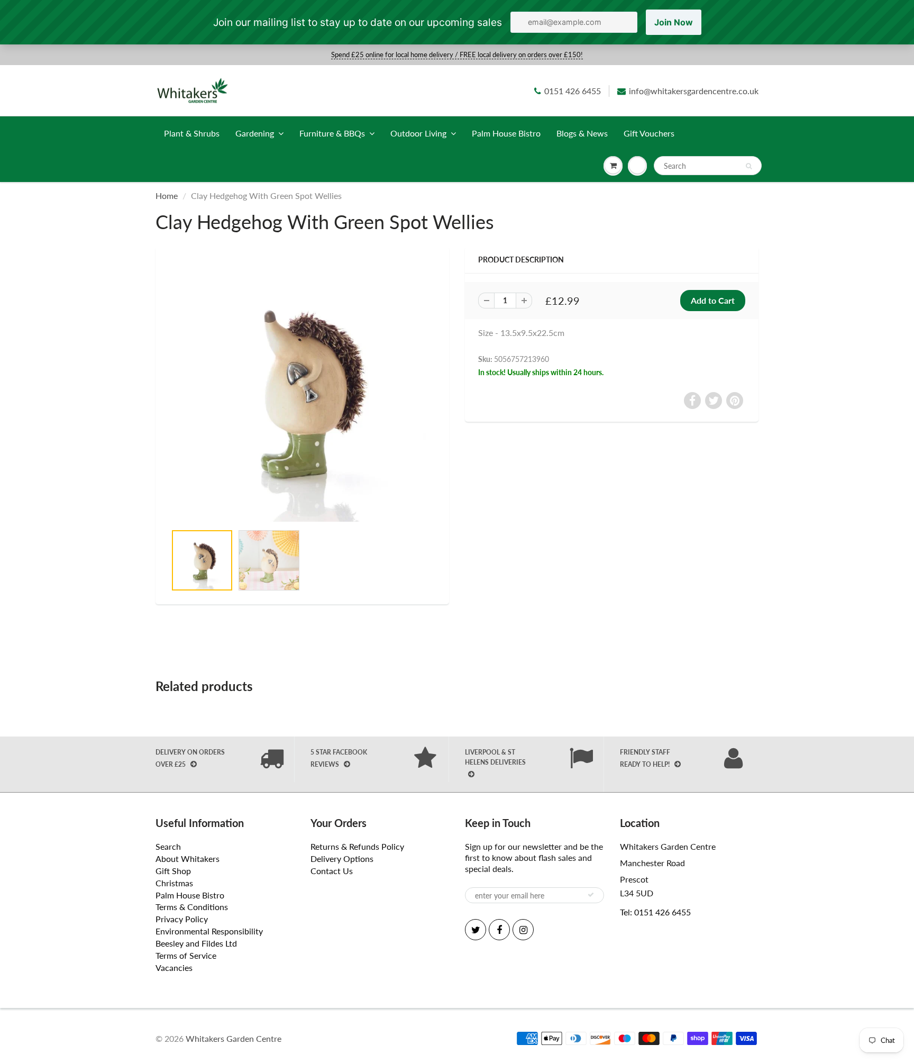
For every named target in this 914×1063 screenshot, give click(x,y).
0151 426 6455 (572, 91)
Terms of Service (186, 955)
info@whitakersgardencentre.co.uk (693, 91)
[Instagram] (523, 929)
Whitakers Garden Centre (233, 1038)
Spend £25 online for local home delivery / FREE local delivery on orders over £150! (457, 54)
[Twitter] (475, 929)
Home (167, 195)
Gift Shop (173, 871)
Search (168, 846)
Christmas (174, 883)
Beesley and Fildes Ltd (196, 943)
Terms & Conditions (192, 907)
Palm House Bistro (506, 133)
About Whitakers (188, 858)
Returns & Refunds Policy (357, 846)
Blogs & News (582, 133)
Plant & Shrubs (192, 133)
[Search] (748, 166)
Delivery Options (341, 858)
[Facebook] (499, 929)
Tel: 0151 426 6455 (655, 912)
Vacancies (174, 967)
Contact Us (331, 871)
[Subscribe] (591, 894)
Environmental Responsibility (209, 931)
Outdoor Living (418, 133)
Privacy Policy (182, 919)
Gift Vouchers (649, 133)
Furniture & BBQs (332, 133)
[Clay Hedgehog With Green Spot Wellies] (302, 391)
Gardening (254, 133)
